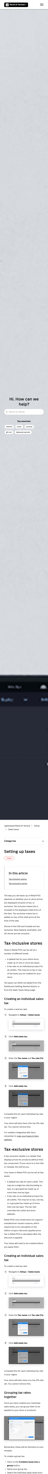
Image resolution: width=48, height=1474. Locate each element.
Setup (37, 826)
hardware (9, 426)
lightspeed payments (23, 432)
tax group (29, 426)
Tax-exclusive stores (18, 884)
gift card (9, 432)
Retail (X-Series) (17, 5)
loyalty (19, 426)
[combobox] (24, 412)
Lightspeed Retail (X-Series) (17, 826)
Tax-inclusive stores (18, 879)
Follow (9, 858)
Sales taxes (13, 829)
